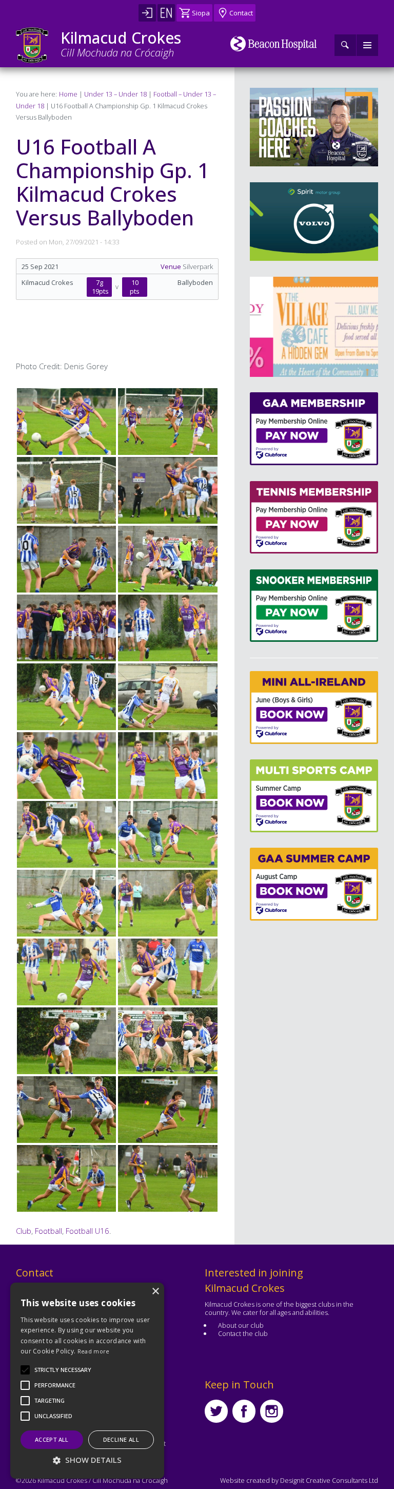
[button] (62, 1370)
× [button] (155, 1291)
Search (345, 45)
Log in (147, 13)
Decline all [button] (121, 1439)
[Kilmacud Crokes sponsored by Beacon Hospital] (273, 43)
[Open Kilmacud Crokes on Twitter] (216, 1411)
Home (68, 94)
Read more (93, 1351)
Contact (241, 12)
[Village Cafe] (316, 327)
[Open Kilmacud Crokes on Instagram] (271, 1411)
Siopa (201, 12)
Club (23, 1231)
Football (48, 1231)
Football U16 (87, 1231)
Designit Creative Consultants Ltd (329, 1480)
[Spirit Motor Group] (314, 221)
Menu (367, 45)
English (166, 13)
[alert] (87, 1381)
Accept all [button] (52, 1439)
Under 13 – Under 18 (115, 94)
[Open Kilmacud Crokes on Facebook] (243, 1411)
